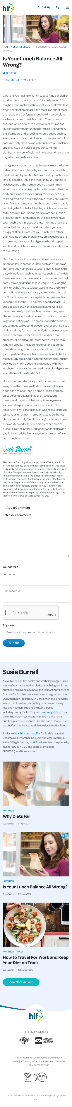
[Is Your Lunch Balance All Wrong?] (36, 854)
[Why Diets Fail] (36, 784)
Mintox (36, 1099)
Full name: (9, 574)
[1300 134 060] (44, 7)
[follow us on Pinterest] (38, 1051)
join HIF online (36, 742)
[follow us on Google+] (36, 1051)
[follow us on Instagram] (33, 1051)
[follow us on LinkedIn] (41, 1051)
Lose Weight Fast (51, 712)
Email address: (12, 591)
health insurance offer (27, 733)
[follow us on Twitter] (30, 1051)
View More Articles (21, 982)
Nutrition (11, 73)
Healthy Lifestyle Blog (16, 46)
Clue (60, 1095)
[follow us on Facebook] (27, 1051)
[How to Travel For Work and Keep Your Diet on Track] (36, 925)
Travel (19, 951)
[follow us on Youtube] (44, 1051)
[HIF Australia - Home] (10, 7)
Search (57, 7)
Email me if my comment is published (30, 632)
